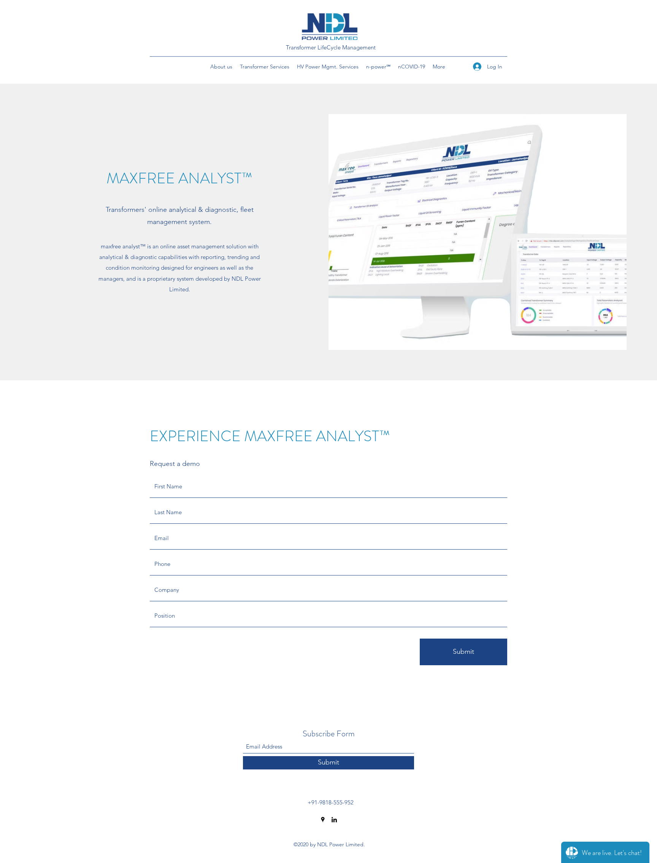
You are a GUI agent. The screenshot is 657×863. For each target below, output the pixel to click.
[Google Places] (323, 819)
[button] (221, 66)
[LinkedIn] (334, 819)
